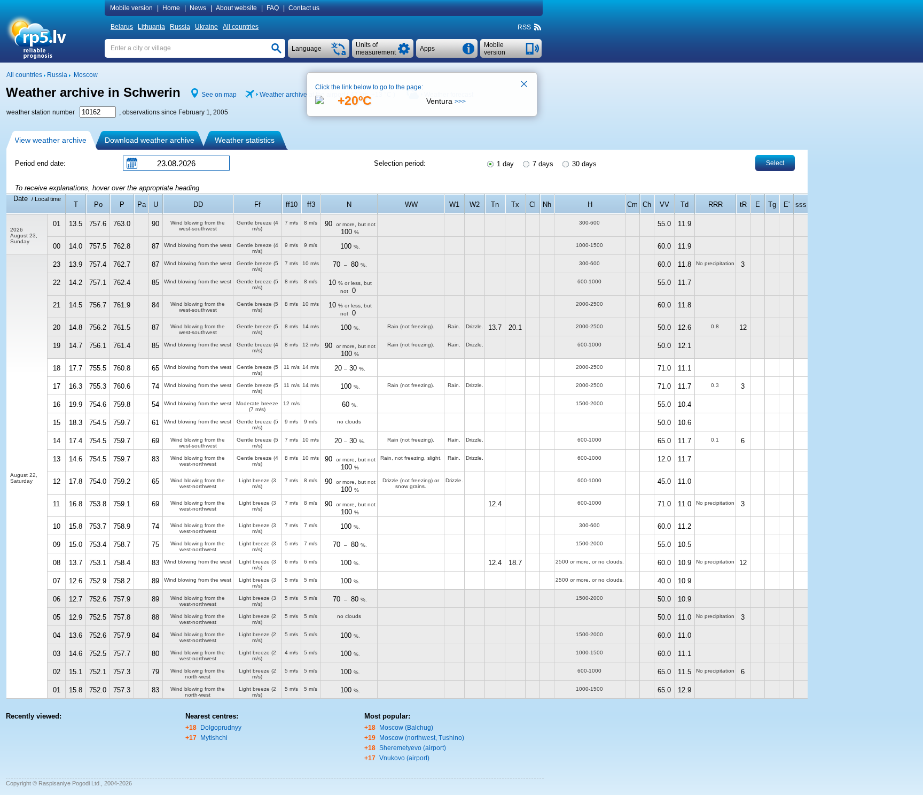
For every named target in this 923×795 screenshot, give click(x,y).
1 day (504, 164)
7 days (541, 164)
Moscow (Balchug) (406, 727)
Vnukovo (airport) (404, 758)
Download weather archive (149, 140)
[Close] (524, 85)
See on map (219, 94)
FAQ (273, 8)
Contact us (303, 8)
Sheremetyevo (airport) (412, 748)
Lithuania (151, 26)
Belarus (122, 26)
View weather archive (50, 140)
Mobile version (131, 8)
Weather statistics (245, 140)
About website (236, 8)
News (198, 8)
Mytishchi (214, 738)
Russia (180, 26)
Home (171, 8)
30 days (583, 164)
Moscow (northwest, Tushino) (421, 738)
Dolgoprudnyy (220, 727)
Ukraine (206, 26)
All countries (241, 26)
